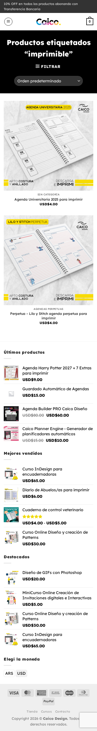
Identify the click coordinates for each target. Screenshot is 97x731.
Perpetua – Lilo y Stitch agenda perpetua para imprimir (48, 315)
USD (21, 673)
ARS (9, 673)
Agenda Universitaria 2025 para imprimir (48, 199)
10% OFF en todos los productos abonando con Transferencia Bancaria (41, 6)
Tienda (32, 711)
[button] (8, 22)
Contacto (62, 711)
